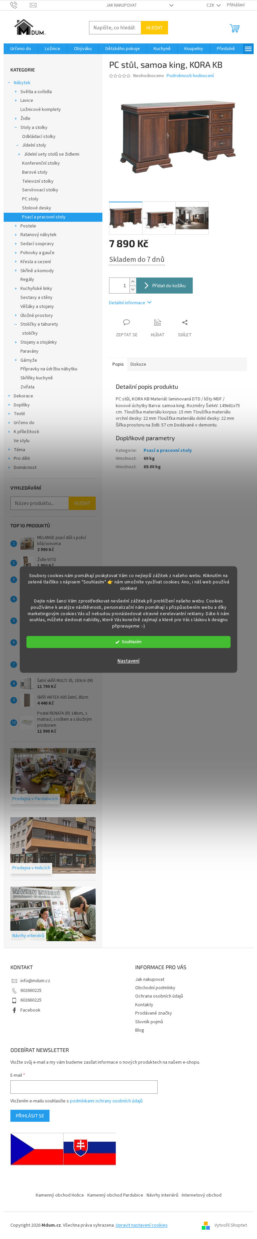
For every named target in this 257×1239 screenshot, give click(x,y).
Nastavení (128, 661)
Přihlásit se (30, 1115)
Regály (27, 279)
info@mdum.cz (35, 981)
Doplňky (22, 405)
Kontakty (144, 1005)
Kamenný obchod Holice (60, 1195)
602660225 (30, 990)
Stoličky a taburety (39, 324)
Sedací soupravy (37, 243)
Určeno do (24, 422)
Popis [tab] (118, 364)
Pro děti (22, 458)
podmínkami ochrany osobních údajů (106, 1101)
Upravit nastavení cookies (142, 1225)
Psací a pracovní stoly (44, 217)
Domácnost (25, 467)
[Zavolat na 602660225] (20, 5)
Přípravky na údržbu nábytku (48, 369)
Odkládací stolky (39, 136)
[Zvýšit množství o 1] (133, 282)
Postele (28, 226)
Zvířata (27, 387)
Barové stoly (35, 172)
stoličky (30, 333)
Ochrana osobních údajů (159, 996)
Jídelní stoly (34, 145)
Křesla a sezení (35, 261)
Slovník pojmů (149, 1022)
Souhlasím (132, 642)
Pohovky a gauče (37, 252)
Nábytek (22, 82)
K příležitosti (26, 431)
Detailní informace (127, 303)
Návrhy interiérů (162, 1195)
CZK (210, 5)
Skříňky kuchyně (36, 378)
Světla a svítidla (36, 91)
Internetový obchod (202, 1195)
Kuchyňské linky (36, 288)
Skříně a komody (37, 271)
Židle (25, 118)
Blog (139, 1030)
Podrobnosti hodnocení (190, 76)
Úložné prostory (36, 315)
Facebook (30, 1010)
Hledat (154, 27)
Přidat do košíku (169, 285)
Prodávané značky (153, 1013)
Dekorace (23, 396)
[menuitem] (21, 48)
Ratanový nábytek (38, 234)
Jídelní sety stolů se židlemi (51, 154)
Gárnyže (28, 360)
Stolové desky (36, 208)
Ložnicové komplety (40, 109)
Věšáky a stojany (37, 306)
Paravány (29, 351)
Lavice (26, 100)
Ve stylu (21, 440)
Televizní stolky (38, 181)
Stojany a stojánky (38, 342)
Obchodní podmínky (155, 988)
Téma (19, 450)
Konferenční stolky (41, 163)
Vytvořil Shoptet (231, 1225)
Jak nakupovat (121, 5)
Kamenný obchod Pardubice (115, 1195)
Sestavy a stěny (36, 297)
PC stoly (30, 199)
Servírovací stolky (40, 190)
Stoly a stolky (34, 127)
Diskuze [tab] (138, 364)
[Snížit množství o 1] (133, 289)
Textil (19, 413)
